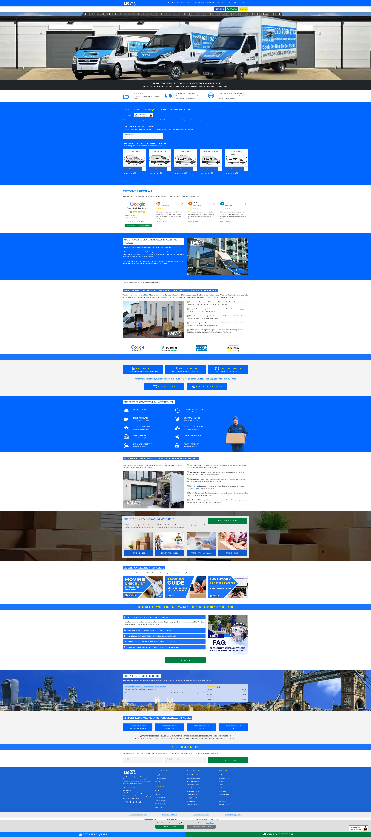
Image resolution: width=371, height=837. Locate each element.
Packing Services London (194, 798)
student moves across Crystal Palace (224, 500)
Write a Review (145, 225)
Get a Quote (243, 9)
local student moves (193, 488)
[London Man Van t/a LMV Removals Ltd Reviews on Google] (137, 348)
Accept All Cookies (170, 827)
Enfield (221, 781)
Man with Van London (193, 775)
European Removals (192, 794)
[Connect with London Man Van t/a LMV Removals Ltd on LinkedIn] (137, 802)
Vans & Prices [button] (197, 3)
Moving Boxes (138, 553)
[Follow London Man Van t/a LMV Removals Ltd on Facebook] (124, 802)
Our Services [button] (182, 3)
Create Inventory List (160, 800)
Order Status (158, 791)
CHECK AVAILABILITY (143, 369)
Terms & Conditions (160, 778)
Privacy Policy (159, 775)
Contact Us (127, 790)
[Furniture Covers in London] (169, 541)
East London (222, 775)
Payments (157, 794)
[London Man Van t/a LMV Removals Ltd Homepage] (130, 3)
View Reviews (131, 225)
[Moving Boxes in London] (138, 541)
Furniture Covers (169, 553)
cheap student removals (167, 297)
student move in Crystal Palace (139, 295)
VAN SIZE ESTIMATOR (185, 369)
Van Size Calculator (160, 797)
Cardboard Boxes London (201, 815)
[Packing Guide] (185, 587)
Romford (221, 798)
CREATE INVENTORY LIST (228, 369)
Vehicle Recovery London (233, 815)
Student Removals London (194, 788)
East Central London (224, 778)
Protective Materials (201, 553)
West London (222, 801)
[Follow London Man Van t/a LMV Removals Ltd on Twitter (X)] (127, 802)
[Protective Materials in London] (201, 541)
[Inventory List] (228, 587)
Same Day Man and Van (193, 804)
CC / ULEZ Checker (160, 804)
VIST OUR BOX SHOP (227, 521)
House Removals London (193, 778)
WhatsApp (233, 9)
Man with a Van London (169, 815)
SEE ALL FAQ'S (185, 660)
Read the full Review (161, 221)
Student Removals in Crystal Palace (151, 282)
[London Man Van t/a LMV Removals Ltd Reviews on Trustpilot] (169, 348)
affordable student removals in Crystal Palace (158, 247)
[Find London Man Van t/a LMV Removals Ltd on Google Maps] (130, 802)
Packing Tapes (232, 553)
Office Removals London (193, 781)
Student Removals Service (134, 282)
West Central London (224, 804)
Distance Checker (159, 807)
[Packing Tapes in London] (232, 541)
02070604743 (219, 9)
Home (124, 282)
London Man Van (194, 622)
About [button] (170, 3)
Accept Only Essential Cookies (201, 827)
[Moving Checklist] (143, 587)
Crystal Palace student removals (217, 465)
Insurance (157, 781)
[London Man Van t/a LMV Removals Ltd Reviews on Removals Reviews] (201, 348)
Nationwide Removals (193, 791)
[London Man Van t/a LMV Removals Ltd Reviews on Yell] (233, 348)
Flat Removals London (193, 784)
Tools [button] (219, 3)
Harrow (221, 784)
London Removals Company (138, 815)
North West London (224, 794)
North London (222, 791)
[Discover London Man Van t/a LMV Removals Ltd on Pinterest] (134, 802)
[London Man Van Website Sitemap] (140, 802)
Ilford (220, 788)
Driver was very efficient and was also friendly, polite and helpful (146, 687)
